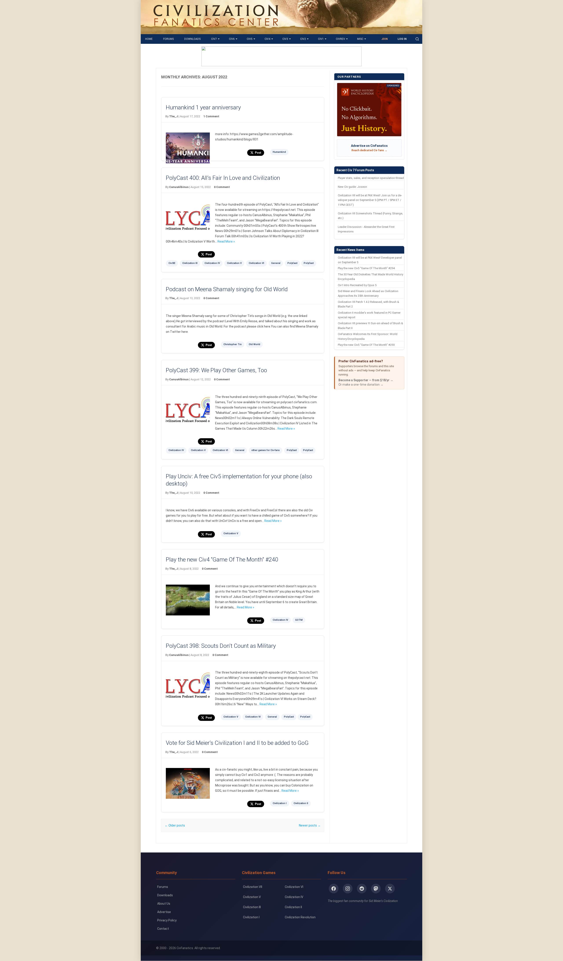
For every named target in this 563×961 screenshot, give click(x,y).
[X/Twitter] (390, 888)
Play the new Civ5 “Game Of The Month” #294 (366, 268)
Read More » (226, 241)
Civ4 (267, 39)
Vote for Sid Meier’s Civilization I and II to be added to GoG (237, 743)
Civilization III (189, 263)
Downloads (192, 39)
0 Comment (222, 187)
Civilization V (234, 263)
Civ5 (249, 39)
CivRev (340, 39)
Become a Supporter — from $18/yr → (365, 380)
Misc (360, 39)
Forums (168, 39)
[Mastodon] (376, 888)
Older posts (175, 825)
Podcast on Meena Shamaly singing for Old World (227, 289)
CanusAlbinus (178, 187)
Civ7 (214, 39)
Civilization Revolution (300, 917)
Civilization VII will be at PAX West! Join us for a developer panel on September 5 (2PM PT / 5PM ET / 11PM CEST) (370, 200)
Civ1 (321, 39)
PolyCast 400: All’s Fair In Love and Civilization (223, 178)
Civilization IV (212, 263)
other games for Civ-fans (265, 450)
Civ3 (285, 39)
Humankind (279, 152)
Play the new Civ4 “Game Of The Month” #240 (222, 559)
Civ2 (303, 39)
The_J (173, 116)
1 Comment (211, 116)
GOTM (299, 620)
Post (258, 152)
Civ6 (232, 39)
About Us (163, 903)
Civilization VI (256, 263)
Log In (402, 39)
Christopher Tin (232, 344)
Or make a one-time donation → (360, 384)
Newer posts (310, 825)
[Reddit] (362, 888)
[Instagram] (348, 888)
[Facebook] (333, 888)
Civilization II (301, 803)
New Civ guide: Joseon (352, 186)
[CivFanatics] (216, 31)
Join (384, 39)
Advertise (164, 912)
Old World (254, 344)
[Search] (417, 39)
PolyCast (292, 263)
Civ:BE (171, 263)
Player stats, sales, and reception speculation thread (371, 178)
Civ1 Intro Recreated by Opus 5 (357, 285)
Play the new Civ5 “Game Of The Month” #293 (366, 344)
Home (149, 39)
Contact (163, 928)
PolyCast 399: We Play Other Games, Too (216, 370)
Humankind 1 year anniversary (203, 107)
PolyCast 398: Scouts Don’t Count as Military (221, 646)
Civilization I (280, 803)
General (275, 263)
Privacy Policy (167, 920)
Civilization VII (252, 887)
